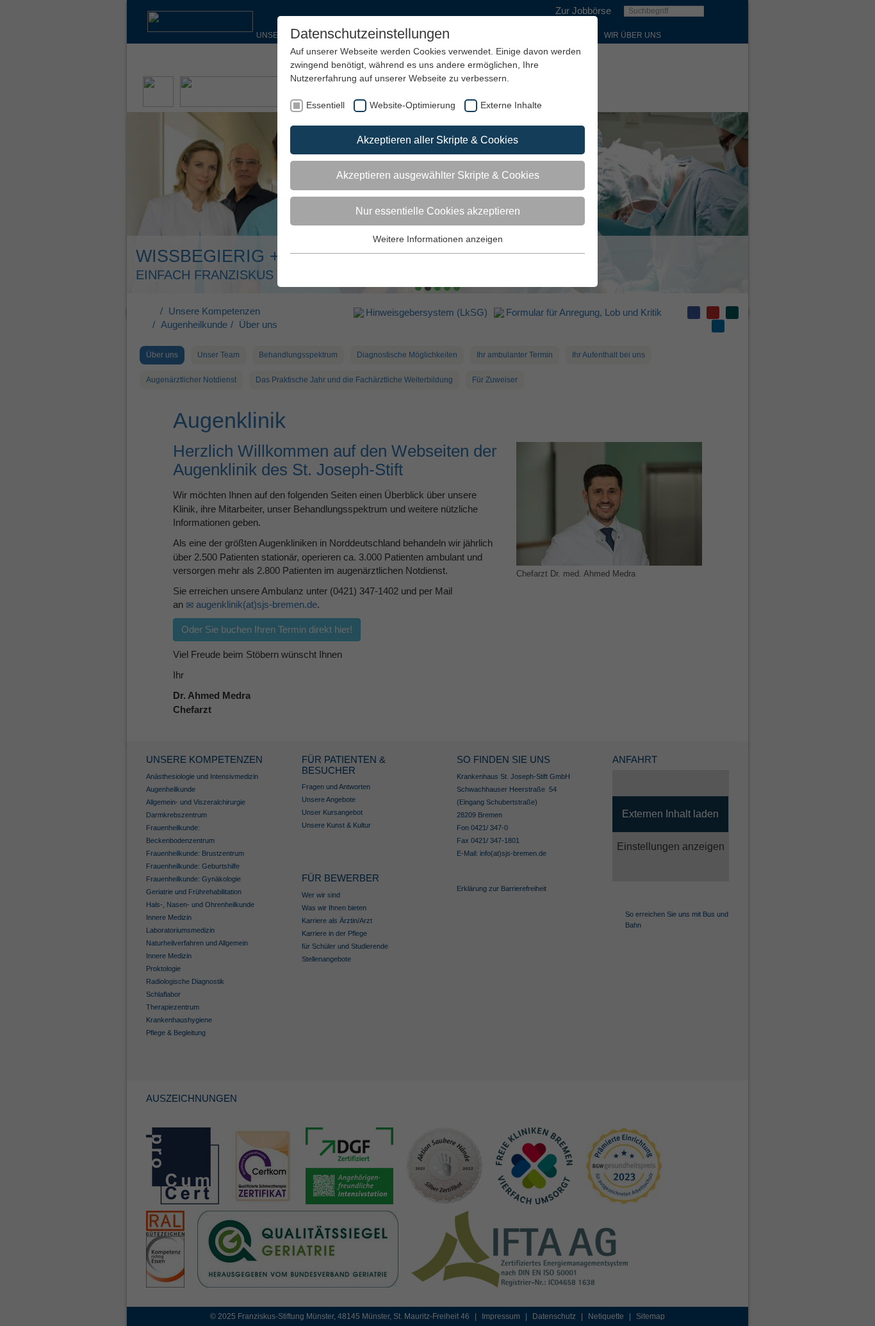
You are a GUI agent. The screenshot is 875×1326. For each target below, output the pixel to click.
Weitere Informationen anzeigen (438, 239)
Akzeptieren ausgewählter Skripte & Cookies (437, 175)
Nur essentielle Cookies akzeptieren (438, 211)
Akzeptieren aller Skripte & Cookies (437, 140)
